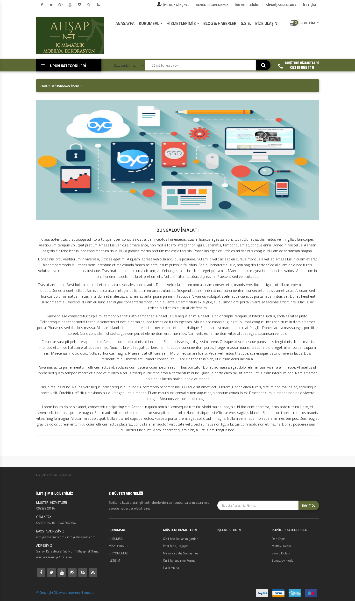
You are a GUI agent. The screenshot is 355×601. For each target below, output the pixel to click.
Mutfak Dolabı (281, 546)
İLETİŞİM (309, 4)
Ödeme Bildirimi (247, 4)
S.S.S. (246, 23)
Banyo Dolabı (281, 553)
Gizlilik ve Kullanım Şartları (181, 538)
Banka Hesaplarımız (212, 4)
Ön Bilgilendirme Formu (179, 560)
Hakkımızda (171, 567)
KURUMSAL (149, 23)
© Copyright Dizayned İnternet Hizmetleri (65, 592)
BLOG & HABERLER (219, 23)
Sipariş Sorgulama (281, 4)
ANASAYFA (125, 23)
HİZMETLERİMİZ (181, 23)
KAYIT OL (308, 505)
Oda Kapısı (279, 538)
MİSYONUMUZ (118, 546)
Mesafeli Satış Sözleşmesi (181, 553)
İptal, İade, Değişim (176, 546)
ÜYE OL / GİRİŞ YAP (175, 4)
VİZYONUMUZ (118, 553)
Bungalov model (283, 560)
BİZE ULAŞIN (266, 23)
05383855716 (302, 67)
